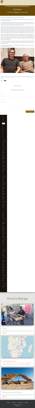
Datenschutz (14, 402)
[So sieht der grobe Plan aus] (17, 346)
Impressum (8, 402)
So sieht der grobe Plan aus (9, 361)
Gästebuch (26, 402)
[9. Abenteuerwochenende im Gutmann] (17, 378)
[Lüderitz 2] (17, 314)
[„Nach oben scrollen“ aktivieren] (33, 406)
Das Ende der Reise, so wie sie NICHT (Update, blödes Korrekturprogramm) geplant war (4, 156)
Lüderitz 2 (4, 328)
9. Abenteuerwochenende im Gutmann (12, 392)
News (5, 80)
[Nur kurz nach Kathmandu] (2, 1)
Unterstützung (20, 402)
